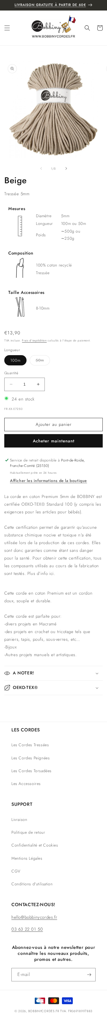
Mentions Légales (27, 858)
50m (43, 361)
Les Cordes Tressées (30, 745)
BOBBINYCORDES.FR (43, 1011)
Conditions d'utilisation (32, 884)
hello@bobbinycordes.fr (34, 917)
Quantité (11, 373)
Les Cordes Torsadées (31, 771)
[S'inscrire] (89, 974)
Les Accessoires (26, 783)
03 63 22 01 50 (27, 929)
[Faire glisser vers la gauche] (41, 168)
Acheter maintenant (53, 441)
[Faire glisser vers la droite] (66, 168)
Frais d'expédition (34, 340)
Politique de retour (28, 832)
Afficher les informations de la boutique (48, 480)
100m (15, 360)
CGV (16, 871)
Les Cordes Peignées (30, 758)
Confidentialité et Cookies (34, 845)
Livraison (19, 819)
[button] (7, 28)
